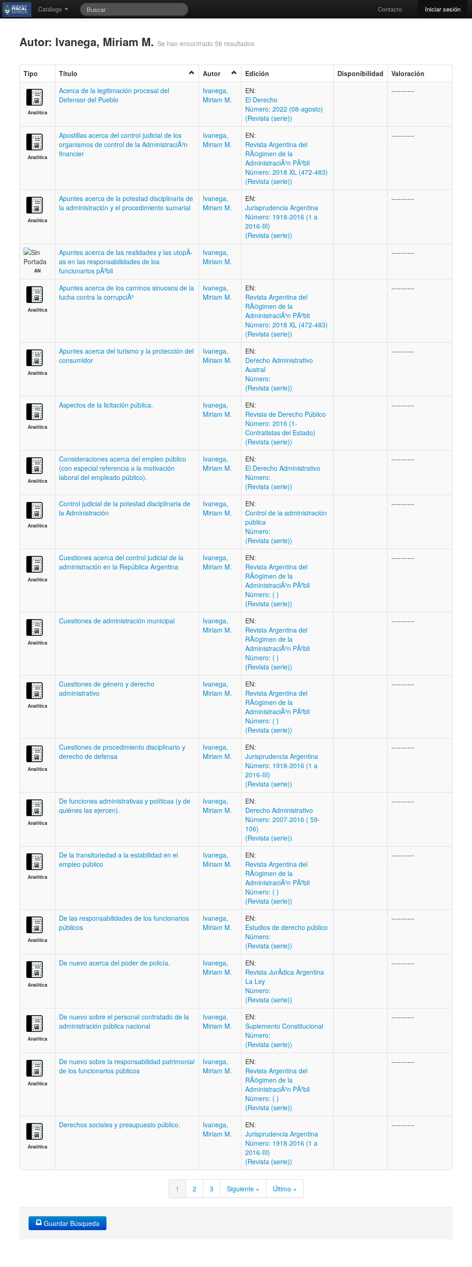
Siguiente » (243, 1188)
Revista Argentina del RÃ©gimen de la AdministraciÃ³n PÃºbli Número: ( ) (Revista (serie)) (277, 585)
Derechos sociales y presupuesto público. (119, 1124)
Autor (211, 73)
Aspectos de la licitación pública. (106, 404)
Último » (285, 1188)
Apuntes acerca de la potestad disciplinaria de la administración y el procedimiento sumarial (126, 203)
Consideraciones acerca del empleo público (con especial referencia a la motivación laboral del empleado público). (122, 468)
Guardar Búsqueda (71, 1223)
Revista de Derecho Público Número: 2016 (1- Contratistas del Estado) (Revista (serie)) (285, 427)
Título (68, 73)
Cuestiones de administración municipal (117, 620)
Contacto (390, 9)
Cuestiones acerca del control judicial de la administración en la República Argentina (121, 562)
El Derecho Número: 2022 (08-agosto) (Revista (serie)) (284, 109)
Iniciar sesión (442, 9)
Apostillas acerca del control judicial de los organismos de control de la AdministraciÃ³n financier (123, 144)
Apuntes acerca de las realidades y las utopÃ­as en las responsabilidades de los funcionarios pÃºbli (126, 261)
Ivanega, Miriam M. (217, 95)
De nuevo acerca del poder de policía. (114, 962)
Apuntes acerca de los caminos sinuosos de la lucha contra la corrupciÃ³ (126, 292)
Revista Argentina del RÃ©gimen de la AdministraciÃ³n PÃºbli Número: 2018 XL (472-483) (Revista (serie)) (286, 163)
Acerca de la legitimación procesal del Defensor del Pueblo (114, 95)
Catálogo (51, 9)
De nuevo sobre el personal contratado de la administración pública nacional (124, 1021)
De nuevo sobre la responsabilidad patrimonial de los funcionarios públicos (127, 1066)
